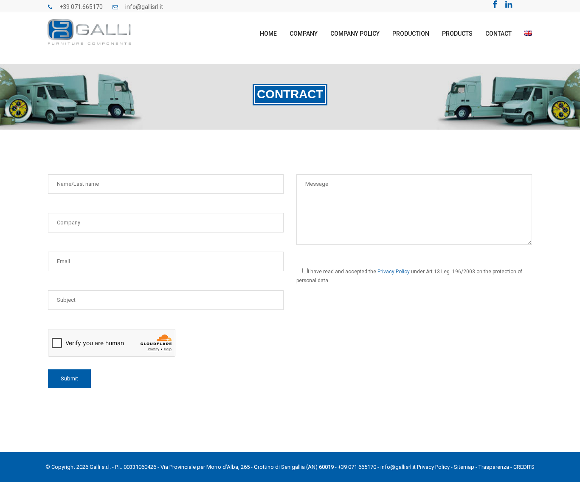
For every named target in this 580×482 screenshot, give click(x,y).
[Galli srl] (90, 30)
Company (304, 33)
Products (457, 33)
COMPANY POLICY (355, 33)
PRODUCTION (410, 33)
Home (268, 33)
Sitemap (464, 467)
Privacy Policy (393, 272)
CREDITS (524, 467)
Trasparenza (494, 467)
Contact (498, 33)
